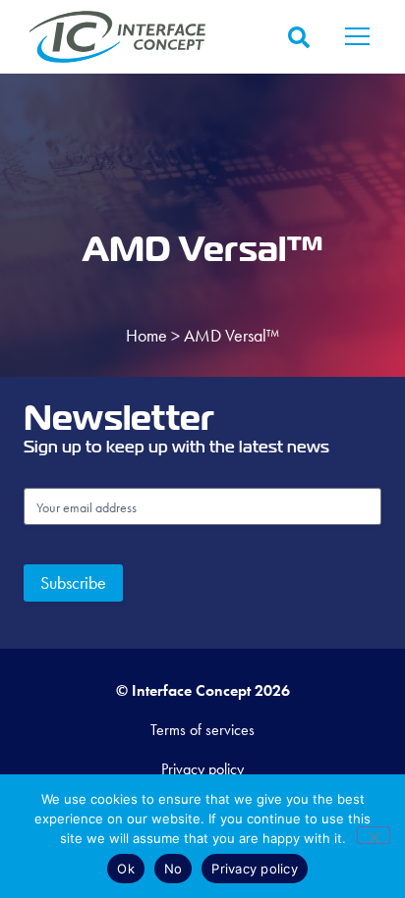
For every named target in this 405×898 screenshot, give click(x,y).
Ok (126, 868)
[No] (373, 835)
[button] (357, 37)
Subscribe (73, 582)
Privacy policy (254, 868)
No (173, 868)
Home (146, 335)
